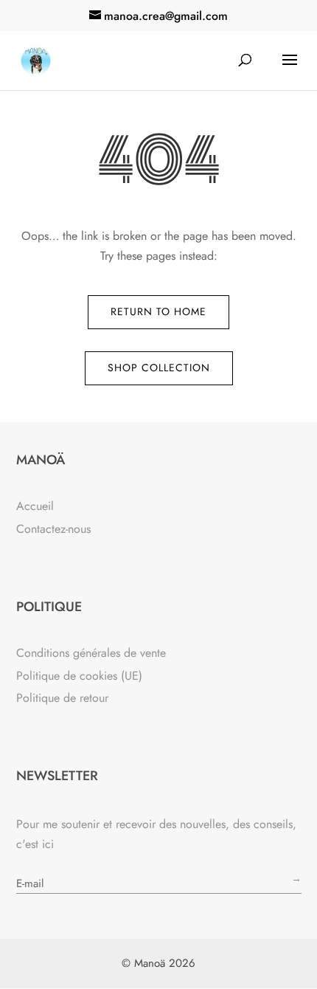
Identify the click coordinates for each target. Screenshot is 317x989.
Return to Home (158, 311)
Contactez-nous (53, 528)
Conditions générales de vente (91, 652)
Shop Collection (159, 367)
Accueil (35, 505)
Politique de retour (62, 697)
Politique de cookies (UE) (79, 675)
